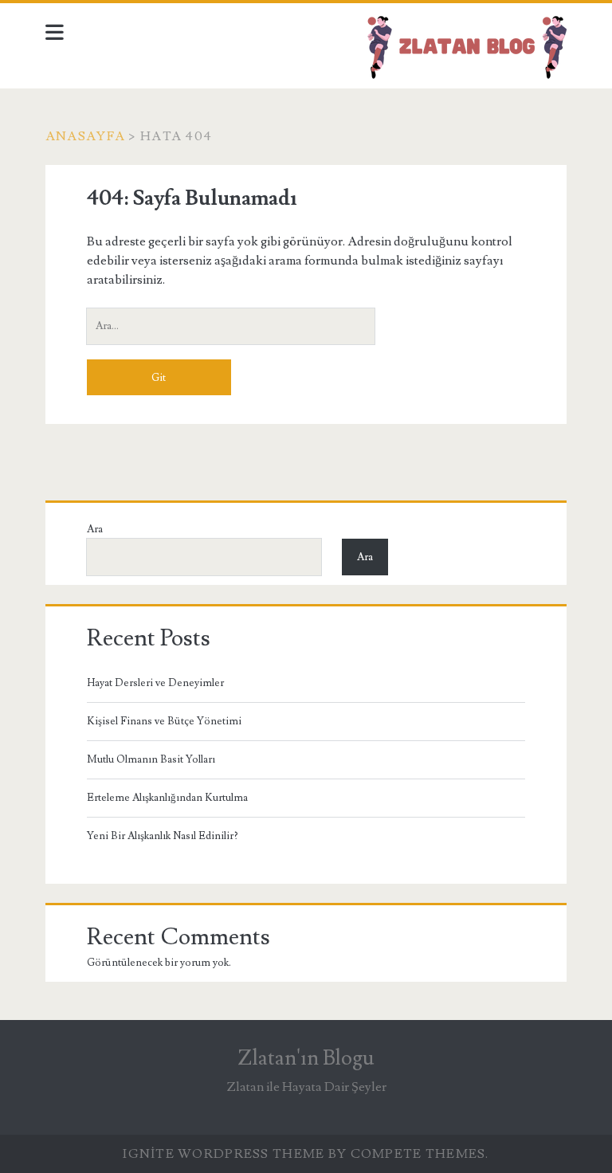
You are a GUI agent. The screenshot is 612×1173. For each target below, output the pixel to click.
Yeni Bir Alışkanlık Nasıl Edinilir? (162, 836)
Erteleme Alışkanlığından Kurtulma (167, 797)
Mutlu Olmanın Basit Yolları (151, 759)
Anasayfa (85, 136)
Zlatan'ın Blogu (306, 1058)
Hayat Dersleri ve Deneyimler (155, 683)
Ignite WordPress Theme (223, 1154)
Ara (95, 529)
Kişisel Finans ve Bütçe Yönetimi (164, 721)
